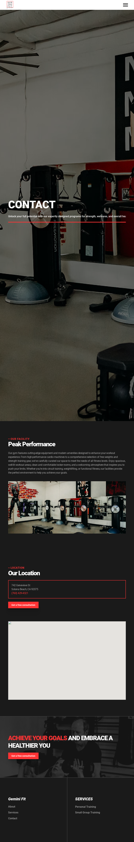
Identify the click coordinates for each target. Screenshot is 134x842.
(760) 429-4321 (19, 593)
